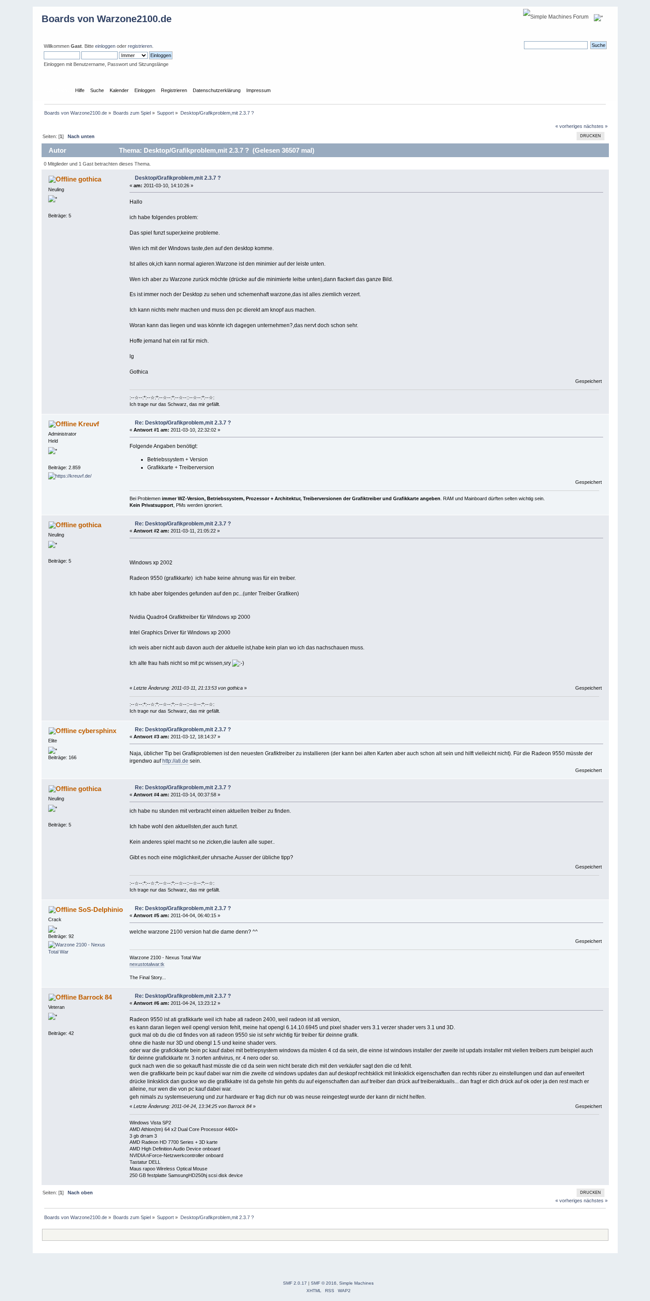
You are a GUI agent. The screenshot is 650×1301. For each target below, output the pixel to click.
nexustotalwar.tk (147, 964)
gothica (89, 179)
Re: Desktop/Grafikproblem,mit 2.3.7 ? (183, 423)
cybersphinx (97, 730)
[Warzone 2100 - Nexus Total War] (81, 951)
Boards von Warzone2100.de (107, 18)
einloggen (105, 46)
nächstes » (596, 126)
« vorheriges (568, 126)
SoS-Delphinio (100, 909)
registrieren (140, 46)
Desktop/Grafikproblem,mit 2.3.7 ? (178, 178)
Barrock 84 (95, 997)
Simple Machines (356, 1283)
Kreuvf (88, 424)
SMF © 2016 (323, 1283)
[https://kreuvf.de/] (70, 476)
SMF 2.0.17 (295, 1283)
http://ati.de (175, 761)
